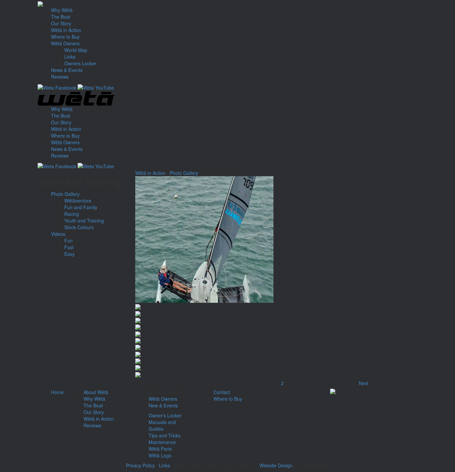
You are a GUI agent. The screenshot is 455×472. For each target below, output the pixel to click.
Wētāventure (77, 200)
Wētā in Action (66, 30)
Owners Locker (80, 63)
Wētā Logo (160, 455)
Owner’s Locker (165, 415)
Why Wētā (62, 10)
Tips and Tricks (165, 435)
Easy (69, 253)
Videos (58, 234)
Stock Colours (79, 227)
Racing (71, 214)
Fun (68, 240)
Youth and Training (84, 220)
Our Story (61, 23)
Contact (222, 392)
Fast (69, 247)
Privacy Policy (140, 465)
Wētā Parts (160, 448)
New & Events (163, 405)
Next (363, 383)
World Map (75, 50)
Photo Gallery (65, 194)
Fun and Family (80, 207)
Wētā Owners (65, 43)
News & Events (67, 70)
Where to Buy (65, 36)
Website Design (275, 465)
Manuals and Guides (162, 425)
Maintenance (162, 442)
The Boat (60, 16)
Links (69, 56)
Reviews (60, 76)
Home (57, 392)
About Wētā (96, 392)
